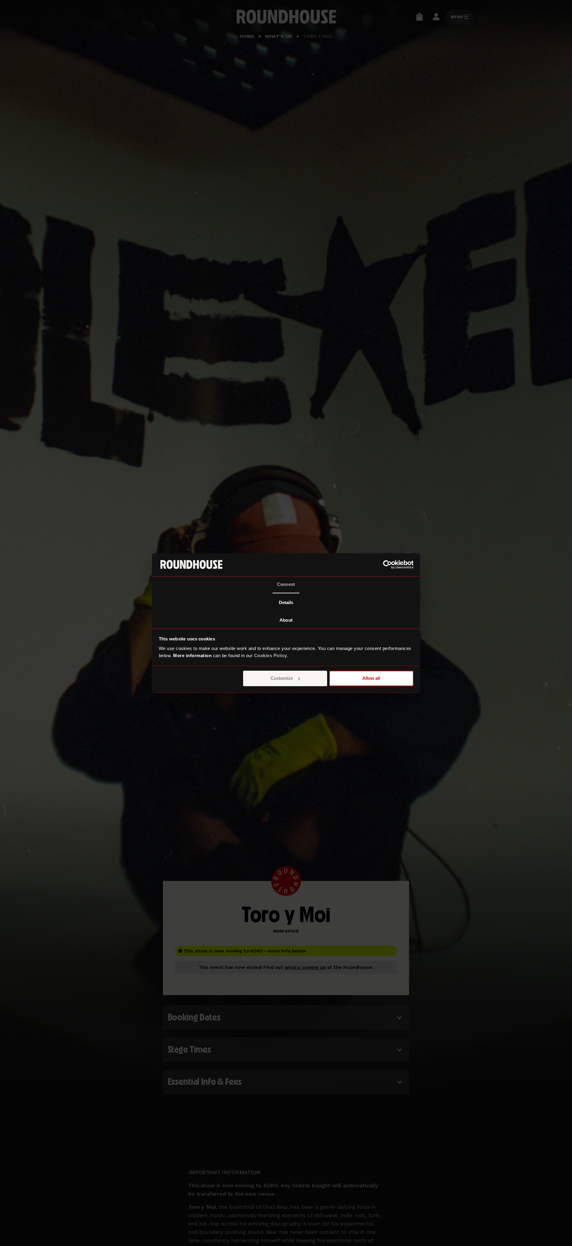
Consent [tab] (286, 584)
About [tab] (286, 620)
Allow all (371, 678)
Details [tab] (286, 602)
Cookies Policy (270, 655)
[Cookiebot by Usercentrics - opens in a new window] (387, 564)
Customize (282, 678)
